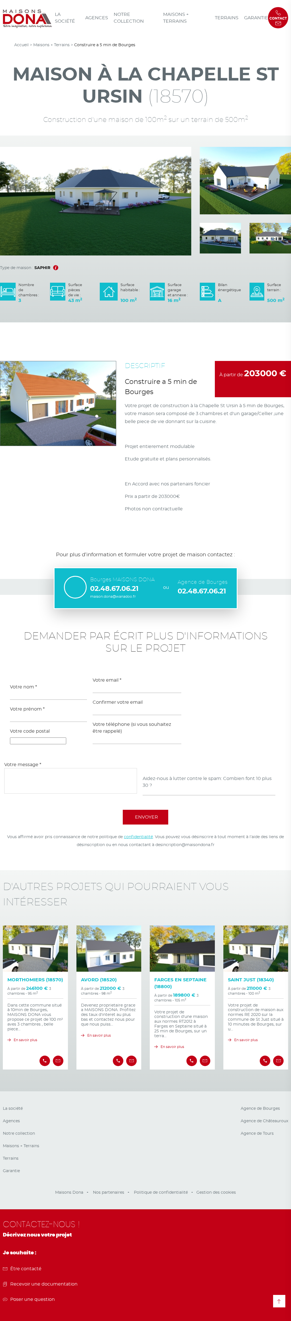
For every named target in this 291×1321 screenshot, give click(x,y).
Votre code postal (30, 731)
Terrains (226, 18)
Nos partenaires (108, 1193)
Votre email (107, 680)
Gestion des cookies (216, 1193)
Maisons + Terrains (176, 18)
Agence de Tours (257, 1134)
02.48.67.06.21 (114, 589)
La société (65, 18)
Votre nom (23, 687)
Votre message (22, 764)
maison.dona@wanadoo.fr (113, 596)
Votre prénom (27, 709)
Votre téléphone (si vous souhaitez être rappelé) (132, 728)
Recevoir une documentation (44, 1284)
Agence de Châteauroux (264, 1121)
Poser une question (32, 1299)
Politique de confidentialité (161, 1193)
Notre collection (129, 18)
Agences (96, 18)
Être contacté (25, 1269)
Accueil (21, 45)
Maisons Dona (69, 1193)
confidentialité (138, 837)
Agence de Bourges (260, 1109)
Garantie (256, 18)
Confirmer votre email (118, 702)
